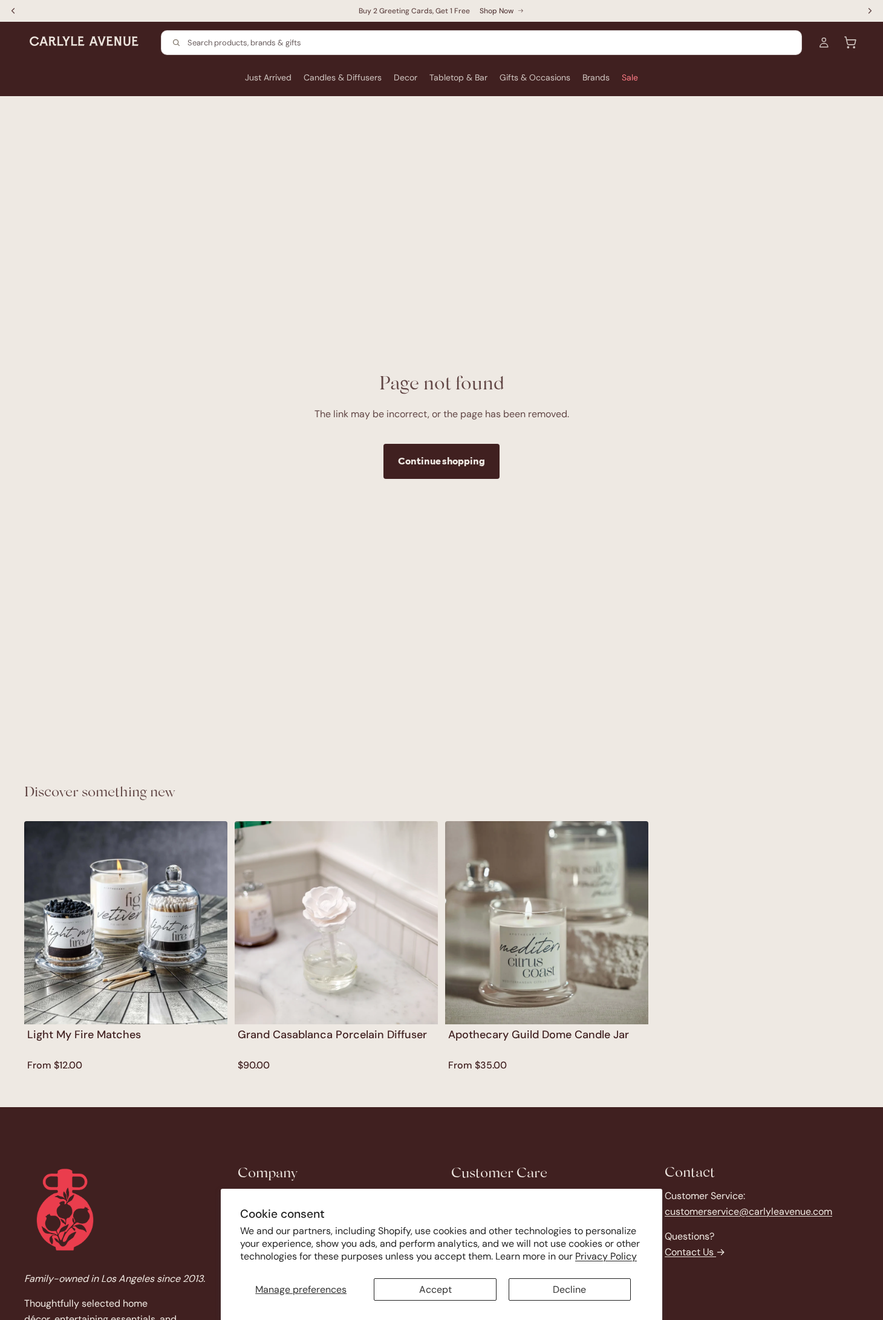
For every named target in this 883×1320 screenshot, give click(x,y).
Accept (435, 1289)
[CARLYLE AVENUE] (65, 1209)
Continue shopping (441, 460)
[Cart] (850, 42)
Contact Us (690, 1252)
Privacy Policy (606, 1256)
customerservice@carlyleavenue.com (748, 1211)
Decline (569, 1289)
